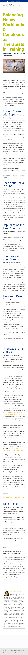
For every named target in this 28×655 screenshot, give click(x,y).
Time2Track (13, 650)
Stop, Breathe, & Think (9, 450)
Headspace (19, 448)
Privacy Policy (6, 652)
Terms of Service (14, 652)
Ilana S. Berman (8, 53)
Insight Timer (19, 450)
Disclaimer (22, 652)
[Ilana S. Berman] (7, 595)
